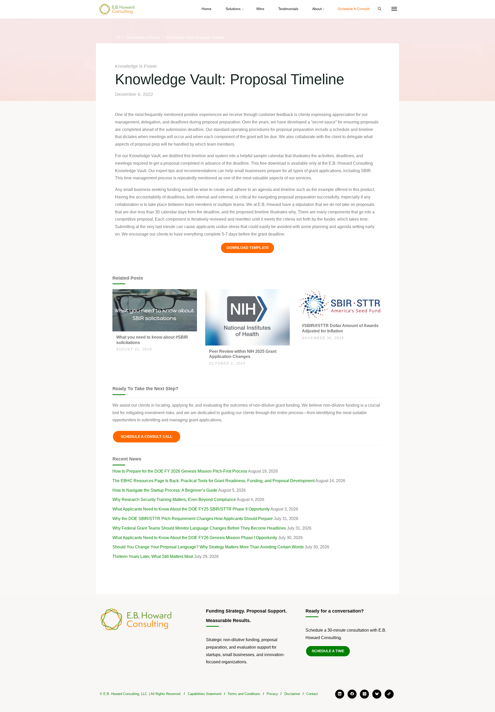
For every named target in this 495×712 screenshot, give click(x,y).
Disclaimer (292, 694)
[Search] (379, 9)
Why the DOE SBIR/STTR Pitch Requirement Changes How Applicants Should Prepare (192, 518)
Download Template (248, 248)
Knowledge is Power (143, 38)
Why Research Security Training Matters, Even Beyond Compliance (174, 499)
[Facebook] (352, 694)
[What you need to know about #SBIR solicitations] (154, 310)
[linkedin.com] (339, 694)
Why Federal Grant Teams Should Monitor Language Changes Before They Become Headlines (199, 528)
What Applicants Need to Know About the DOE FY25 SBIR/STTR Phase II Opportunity (191, 509)
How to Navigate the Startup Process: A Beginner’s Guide (164, 490)
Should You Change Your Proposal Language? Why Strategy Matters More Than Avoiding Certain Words (208, 547)
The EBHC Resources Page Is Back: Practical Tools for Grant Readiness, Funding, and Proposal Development (213, 481)
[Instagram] (364, 694)
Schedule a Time (328, 651)
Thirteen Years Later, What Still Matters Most (152, 556)
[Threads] (389, 694)
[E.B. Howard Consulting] (117, 9)
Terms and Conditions (244, 694)
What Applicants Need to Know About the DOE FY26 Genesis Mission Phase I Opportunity (194, 537)
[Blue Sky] (376, 694)
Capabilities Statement (204, 694)
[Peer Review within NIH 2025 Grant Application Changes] (247, 317)
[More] (394, 9)
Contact (312, 694)
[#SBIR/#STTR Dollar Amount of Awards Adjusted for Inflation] (340, 304)
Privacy (272, 694)
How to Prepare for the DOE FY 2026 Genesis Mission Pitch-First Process (179, 471)
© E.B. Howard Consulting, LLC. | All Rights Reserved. (140, 694)
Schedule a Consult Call (146, 436)
